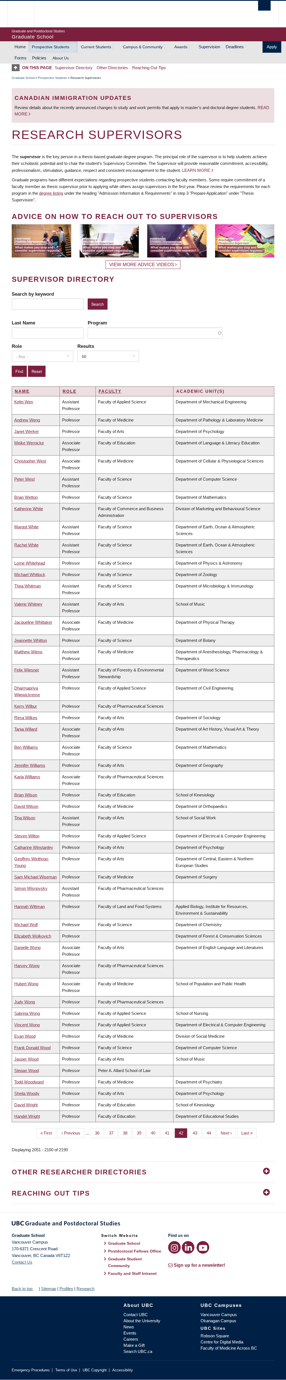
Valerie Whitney (28, 604)
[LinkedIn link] (188, 1247)
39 (141, 1133)
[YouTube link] (203, 1247)
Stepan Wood (26, 1070)
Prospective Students (50, 47)
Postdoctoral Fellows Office (134, 1251)
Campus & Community (143, 47)
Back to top (23, 1288)
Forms (21, 58)
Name (22, 391)
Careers (130, 1339)
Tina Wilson (24, 817)
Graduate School (23, 78)
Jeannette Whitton (30, 640)
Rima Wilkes (25, 717)
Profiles (66, 1288)
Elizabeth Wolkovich (32, 936)
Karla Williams (27, 776)
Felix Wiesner (26, 670)
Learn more (196, 170)
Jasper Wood (26, 1059)
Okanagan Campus (218, 1320)
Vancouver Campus (219, 1314)
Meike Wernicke (29, 442)
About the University (141, 1320)
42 (183, 1133)
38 (127, 1133)
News (128, 1326)
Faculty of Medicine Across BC (229, 1348)
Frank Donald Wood (32, 1047)
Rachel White (26, 545)
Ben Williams (26, 747)
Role (17, 346)
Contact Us (22, 1262)
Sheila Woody (26, 1093)
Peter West (24, 479)
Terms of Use (66, 1370)
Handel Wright (27, 1116)
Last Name (23, 322)
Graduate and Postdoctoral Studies (143, 1224)
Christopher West (30, 461)
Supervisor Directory (73, 67)
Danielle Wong (27, 947)
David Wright (26, 1104)
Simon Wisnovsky (30, 888)
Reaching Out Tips (149, 67)
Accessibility (122, 1370)
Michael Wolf (26, 924)
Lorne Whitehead (29, 563)
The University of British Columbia (25, 14)
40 (155, 1133)
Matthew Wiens (28, 651)
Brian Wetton (26, 497)
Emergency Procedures (31, 1370)
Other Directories (112, 67)
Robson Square (215, 1335)
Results (85, 346)
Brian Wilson (25, 795)
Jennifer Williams (29, 765)
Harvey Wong (26, 965)
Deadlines (235, 46)
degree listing (51, 193)
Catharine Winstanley (33, 847)
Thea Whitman (27, 586)
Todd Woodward (29, 1082)
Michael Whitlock (29, 574)
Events (129, 1333)
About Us (61, 58)
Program (97, 322)
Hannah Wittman (29, 906)
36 (99, 1133)
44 (211, 1133)
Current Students (96, 47)
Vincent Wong (27, 1024)
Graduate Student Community (125, 1262)
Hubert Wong (26, 983)
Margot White (26, 526)
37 (113, 1133)
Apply (272, 46)
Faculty (110, 391)
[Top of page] (17, 67)
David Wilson (26, 806)
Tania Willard (25, 729)
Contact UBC (135, 1314)
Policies (39, 58)
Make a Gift (134, 1345)
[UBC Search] (264, 6)
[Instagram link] (174, 1247)
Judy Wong (24, 1002)
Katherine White (28, 508)
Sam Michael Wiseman (35, 877)
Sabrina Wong (27, 1013)
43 (197, 1133)
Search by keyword (33, 294)
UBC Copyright (95, 1370)
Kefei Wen (23, 401)
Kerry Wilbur (25, 706)
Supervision (209, 46)
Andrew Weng (27, 420)
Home (20, 46)
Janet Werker (26, 431)
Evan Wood (24, 1036)
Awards (180, 47)
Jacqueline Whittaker (33, 622)
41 (169, 1133)
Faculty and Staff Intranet (132, 1273)
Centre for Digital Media (222, 1342)
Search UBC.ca (137, 1351)
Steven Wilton (26, 836)
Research (85, 1288)
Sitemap (48, 1288)
